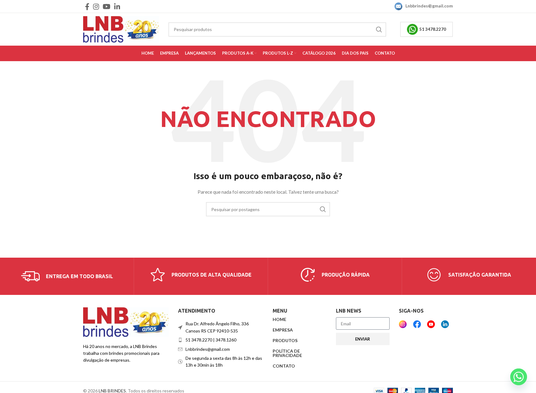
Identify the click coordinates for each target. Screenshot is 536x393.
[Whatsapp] (518, 376)
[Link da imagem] (126, 321)
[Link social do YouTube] (106, 6)
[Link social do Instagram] (96, 6)
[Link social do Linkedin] (117, 6)
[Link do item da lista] (221, 340)
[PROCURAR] (379, 29)
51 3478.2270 (432, 29)
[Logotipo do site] (121, 28)
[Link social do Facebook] (87, 6)
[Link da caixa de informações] (67, 276)
